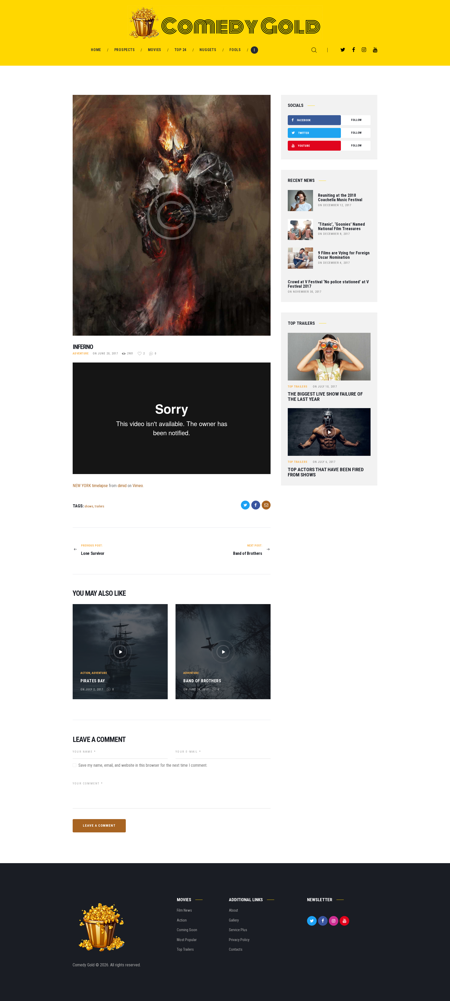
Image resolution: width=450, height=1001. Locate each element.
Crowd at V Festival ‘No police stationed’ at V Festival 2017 (328, 284)
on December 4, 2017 (334, 263)
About (233, 910)
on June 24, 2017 (196, 689)
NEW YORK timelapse (90, 485)
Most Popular (187, 940)
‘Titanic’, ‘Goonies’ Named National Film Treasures (341, 226)
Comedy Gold (84, 964)
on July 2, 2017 (91, 689)
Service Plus (238, 930)
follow (329, 120)
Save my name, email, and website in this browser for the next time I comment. (142, 765)
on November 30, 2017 (304, 291)
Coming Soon (187, 930)
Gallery (234, 920)
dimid (122, 485)
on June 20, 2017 (105, 353)
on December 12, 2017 (334, 205)
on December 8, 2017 (334, 234)
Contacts (235, 949)
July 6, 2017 (324, 462)
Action (85, 673)
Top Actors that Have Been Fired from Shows (326, 472)
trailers (99, 506)
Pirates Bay (92, 680)
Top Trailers (298, 386)
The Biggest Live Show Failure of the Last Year (325, 396)
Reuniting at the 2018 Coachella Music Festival (340, 197)
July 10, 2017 (325, 386)
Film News (184, 910)
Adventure (81, 353)
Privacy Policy (239, 940)
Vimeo (138, 485)
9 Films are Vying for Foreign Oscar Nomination (344, 255)
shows (88, 506)
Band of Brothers (202, 680)
